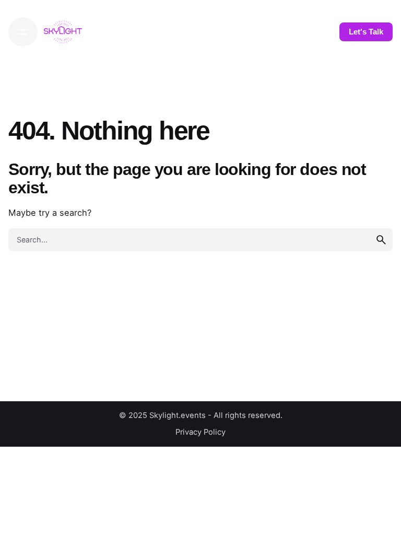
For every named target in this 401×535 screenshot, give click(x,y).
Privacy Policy (200, 432)
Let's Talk (366, 32)
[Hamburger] (23, 31)
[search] (381, 239)
